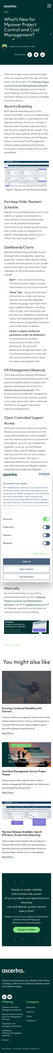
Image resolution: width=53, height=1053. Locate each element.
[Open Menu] (48, 7)
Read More (8, 733)
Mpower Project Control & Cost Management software (25, 601)
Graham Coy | (14, 46)
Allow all (26, 561)
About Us (30, 1012)
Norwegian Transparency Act (30, 1048)
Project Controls (12, 645)
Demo (29, 1016)
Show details (39, 554)
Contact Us (31, 1021)
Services (5, 1040)
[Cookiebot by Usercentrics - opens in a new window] (39, 474)
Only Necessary (26, 577)
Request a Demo (26, 930)
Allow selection (26, 569)
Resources (30, 1007)
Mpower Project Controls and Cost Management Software (12, 1016)
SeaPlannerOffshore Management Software (11, 1033)
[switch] (46, 527)
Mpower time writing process (19, 390)
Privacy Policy (17, 1048)
